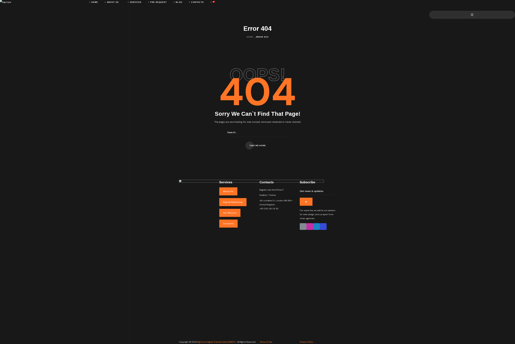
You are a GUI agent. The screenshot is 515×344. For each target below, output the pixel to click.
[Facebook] (323, 226)
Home (250, 37)
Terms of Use (266, 342)
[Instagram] (309, 226)
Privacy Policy (306, 342)
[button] (430, 5)
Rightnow (216, 342)
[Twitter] (316, 226)
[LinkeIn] (303, 226)
